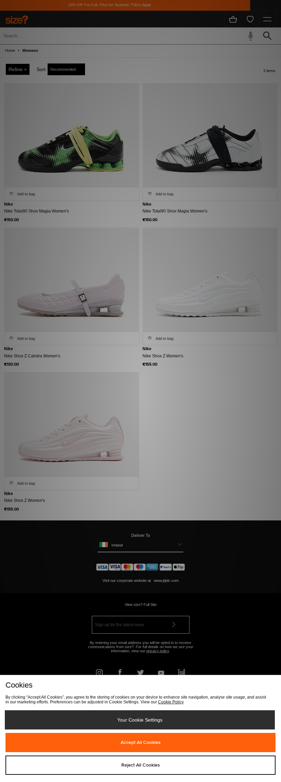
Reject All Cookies (140, 765)
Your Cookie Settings (139, 720)
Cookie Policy (171, 702)
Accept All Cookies (141, 742)
